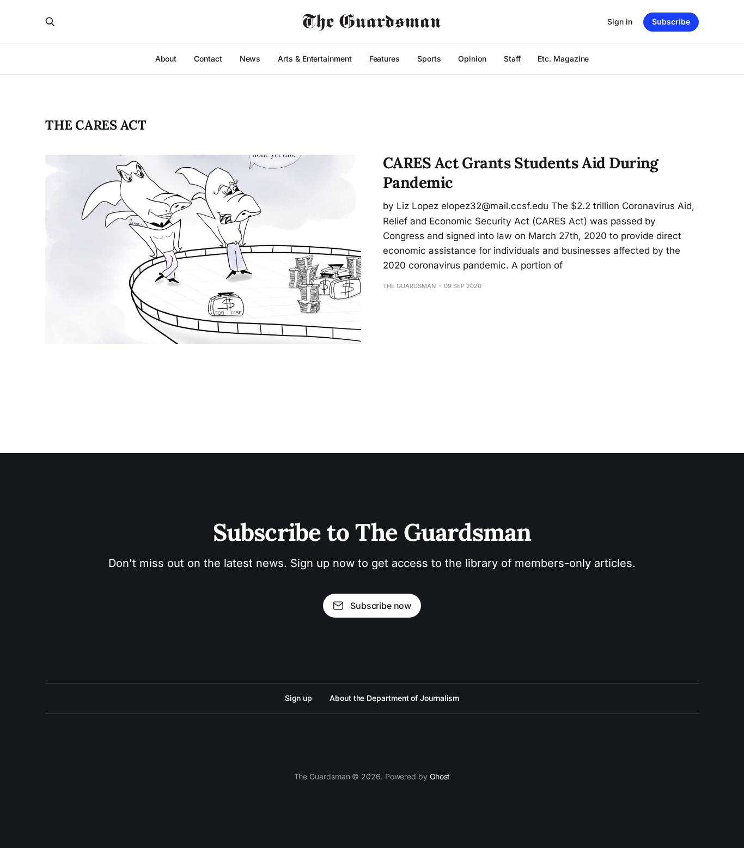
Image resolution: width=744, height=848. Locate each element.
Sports (429, 58)
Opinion (472, 58)
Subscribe (671, 21)
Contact (208, 58)
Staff (512, 58)
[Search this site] (50, 22)
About (166, 58)
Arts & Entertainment (314, 58)
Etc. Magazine (563, 58)
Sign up (298, 698)
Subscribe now (380, 605)
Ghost (440, 776)
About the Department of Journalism (394, 698)
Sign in (619, 21)
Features (384, 58)
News (250, 58)
